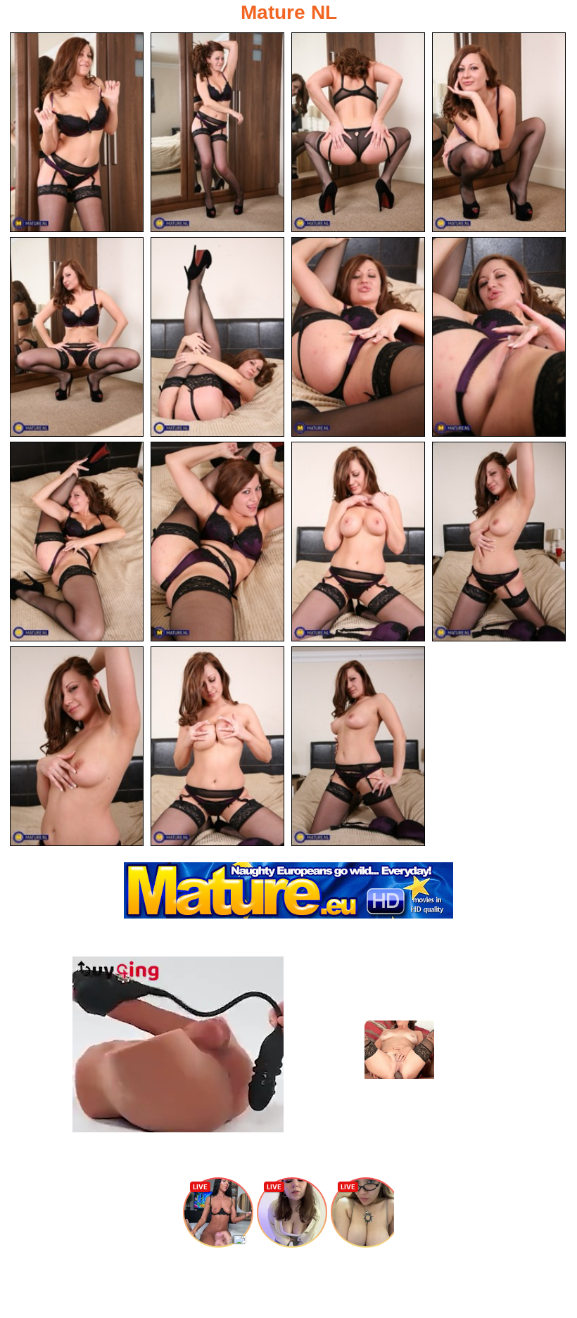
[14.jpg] (217, 746)
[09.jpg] (77, 541)
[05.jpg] (77, 337)
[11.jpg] (358, 541)
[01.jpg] (77, 132)
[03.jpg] (358, 132)
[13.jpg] (77, 746)
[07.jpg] (358, 337)
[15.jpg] (358, 746)
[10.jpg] (217, 541)
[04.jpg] (499, 132)
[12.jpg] (499, 541)
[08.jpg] (499, 337)
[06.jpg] (217, 337)
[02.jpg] (217, 132)
